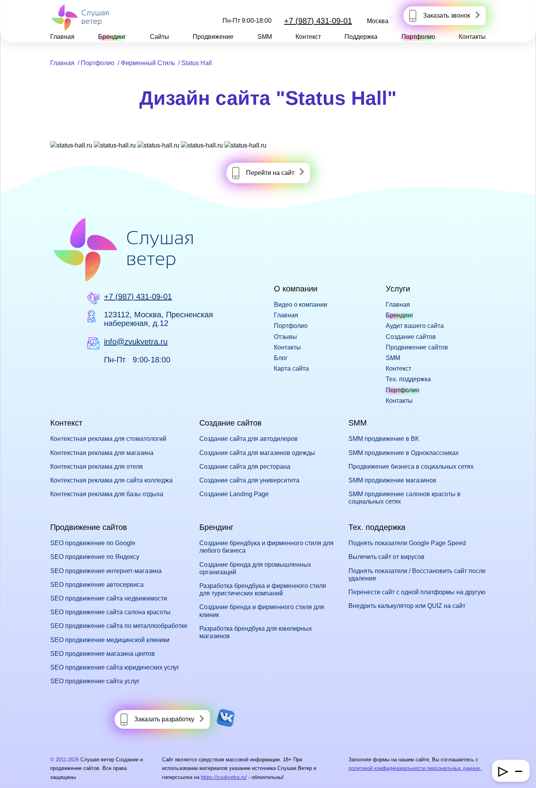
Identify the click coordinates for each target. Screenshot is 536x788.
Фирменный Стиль (148, 63)
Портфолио (418, 36)
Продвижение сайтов (417, 347)
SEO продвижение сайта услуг (95, 681)
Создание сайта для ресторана (244, 466)
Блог (281, 358)
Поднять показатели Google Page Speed (407, 543)
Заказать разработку (164, 719)
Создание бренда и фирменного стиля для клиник (261, 611)
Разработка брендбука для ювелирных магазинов (255, 632)
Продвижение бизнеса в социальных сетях (411, 466)
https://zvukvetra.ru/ (224, 777)
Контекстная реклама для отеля (96, 466)
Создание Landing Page (234, 494)
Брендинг (112, 36)
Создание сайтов (411, 336)
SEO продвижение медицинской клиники (110, 640)
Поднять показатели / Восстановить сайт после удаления (417, 575)
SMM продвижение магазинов (392, 480)
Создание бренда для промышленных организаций (255, 568)
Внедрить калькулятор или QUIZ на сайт (406, 605)
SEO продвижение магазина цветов (102, 653)
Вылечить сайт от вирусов (386, 556)
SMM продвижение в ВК (383, 438)
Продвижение (213, 36)
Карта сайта (291, 368)
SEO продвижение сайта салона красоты (110, 612)
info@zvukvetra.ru (136, 341)
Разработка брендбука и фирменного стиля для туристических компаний (262, 589)
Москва (377, 21)
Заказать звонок (446, 15)
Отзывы (285, 336)
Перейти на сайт (270, 172)
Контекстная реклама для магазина (101, 453)
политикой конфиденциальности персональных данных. (415, 768)
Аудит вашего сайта (415, 325)
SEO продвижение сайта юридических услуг (114, 667)
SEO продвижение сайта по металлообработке (119, 625)
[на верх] (16, 771)
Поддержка (361, 36)
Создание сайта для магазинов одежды (257, 453)
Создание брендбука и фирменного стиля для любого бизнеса (266, 547)
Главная (62, 36)
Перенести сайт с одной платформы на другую (416, 592)
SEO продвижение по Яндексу (94, 556)
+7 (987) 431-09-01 (318, 20)
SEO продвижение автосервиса (97, 584)
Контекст (308, 36)
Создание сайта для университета (249, 480)
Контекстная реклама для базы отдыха (106, 494)
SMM (264, 36)
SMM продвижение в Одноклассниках (403, 453)
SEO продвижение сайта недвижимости (108, 598)
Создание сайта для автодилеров (248, 438)
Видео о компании (300, 304)
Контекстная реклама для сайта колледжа (111, 480)
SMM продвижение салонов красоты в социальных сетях (404, 498)
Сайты (159, 36)
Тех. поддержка (408, 379)
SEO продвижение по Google (92, 543)
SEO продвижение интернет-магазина (106, 571)
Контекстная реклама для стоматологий (108, 438)
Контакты (472, 36)
